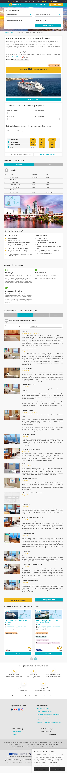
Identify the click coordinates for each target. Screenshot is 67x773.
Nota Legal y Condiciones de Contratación (48, 714)
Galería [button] (55, 315)
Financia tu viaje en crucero (44, 711)
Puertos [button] (48, 164)
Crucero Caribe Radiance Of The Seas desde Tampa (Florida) (46, 621)
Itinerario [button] (18, 164)
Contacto (14, 734)
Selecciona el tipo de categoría (13, 326)
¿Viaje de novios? (12, 116)
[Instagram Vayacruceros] (22, 710)
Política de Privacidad (43, 717)
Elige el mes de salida (13, 131)
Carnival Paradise (17, 57)
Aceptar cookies (57, 769)
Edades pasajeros (39, 110)
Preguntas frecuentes (43, 708)
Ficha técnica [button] (10, 315)
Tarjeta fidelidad (39, 116)
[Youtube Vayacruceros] (15, 710)
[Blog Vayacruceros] (12, 710)
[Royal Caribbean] (45, 650)
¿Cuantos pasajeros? (13, 110)
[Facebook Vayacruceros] (19, 710)
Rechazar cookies (41, 769)
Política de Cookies (42, 720)
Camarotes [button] (24, 315)
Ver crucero (18, 653)
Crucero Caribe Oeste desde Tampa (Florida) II (16, 621)
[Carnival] (25, 57)
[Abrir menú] (6, 4)
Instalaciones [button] (40, 315)
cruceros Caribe (52, 52)
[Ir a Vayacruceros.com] (15, 4)
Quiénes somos (16, 731)
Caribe (8, 624)
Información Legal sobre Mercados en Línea (49, 722)
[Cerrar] (65, 1)
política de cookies (54, 765)
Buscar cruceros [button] (48, 25)
